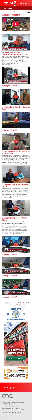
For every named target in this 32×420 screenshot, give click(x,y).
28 (28, 303)
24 (18, 303)
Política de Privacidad (6, 417)
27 (26, 303)
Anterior (7, 303)
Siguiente (22, 305)
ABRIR (28, 12)
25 (20, 303)
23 (15, 303)
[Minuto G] (9, 3)
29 (11, 305)
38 (17, 305)
